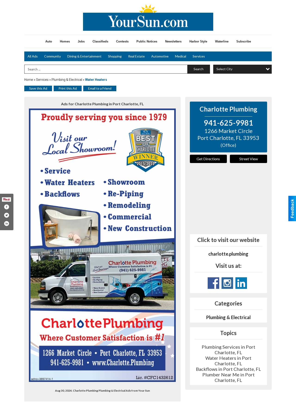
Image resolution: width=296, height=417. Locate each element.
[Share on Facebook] (6, 207)
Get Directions (208, 159)
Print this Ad (68, 88)
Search (199, 69)
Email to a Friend (99, 88)
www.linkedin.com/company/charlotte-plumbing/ (241, 283)
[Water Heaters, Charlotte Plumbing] (102, 245)
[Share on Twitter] (6, 215)
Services (199, 56)
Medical (180, 56)
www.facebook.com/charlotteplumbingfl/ (213, 283)
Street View (248, 159)
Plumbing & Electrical (67, 80)
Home (28, 80)
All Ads (33, 56)
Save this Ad (38, 88)
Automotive (160, 56)
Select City (224, 69)
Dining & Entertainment (84, 56)
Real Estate (136, 56)
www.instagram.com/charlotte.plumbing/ (227, 283)
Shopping (115, 56)
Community (52, 56)
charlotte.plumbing (228, 254)
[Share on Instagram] (6, 223)
